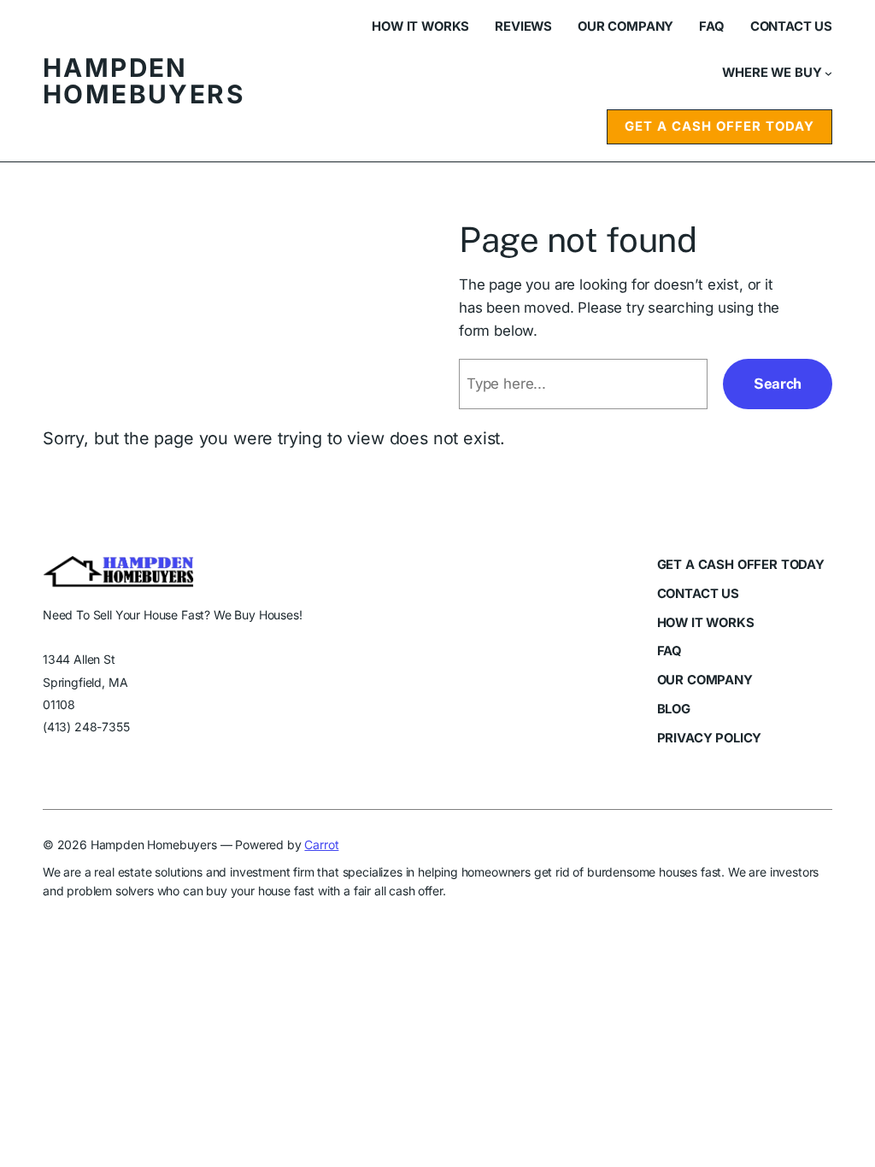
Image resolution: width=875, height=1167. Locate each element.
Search (778, 383)
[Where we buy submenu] (828, 73)
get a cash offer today (719, 126)
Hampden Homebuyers (143, 80)
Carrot (321, 844)
